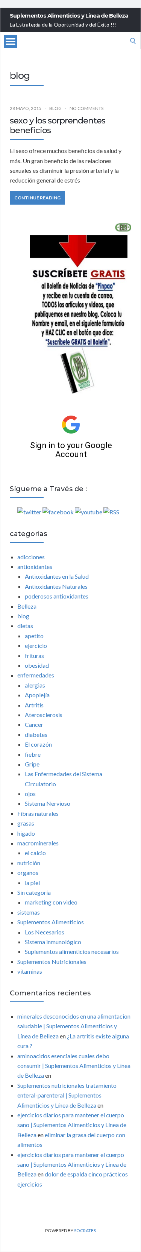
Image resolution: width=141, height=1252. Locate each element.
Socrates (85, 1230)
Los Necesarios (44, 932)
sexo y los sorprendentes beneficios (57, 125)
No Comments (86, 108)
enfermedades (35, 675)
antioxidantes (34, 566)
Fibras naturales (38, 813)
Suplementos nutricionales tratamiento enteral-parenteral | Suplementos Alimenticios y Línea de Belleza (67, 1095)
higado (26, 833)
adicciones (31, 556)
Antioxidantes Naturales (56, 586)
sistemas (28, 912)
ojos (30, 793)
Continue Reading (37, 197)
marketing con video (51, 902)
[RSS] (111, 511)
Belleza (26, 606)
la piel (32, 882)
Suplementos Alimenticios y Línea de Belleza (69, 15)
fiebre (33, 754)
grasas (25, 823)
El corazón (38, 744)
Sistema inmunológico (53, 941)
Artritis (34, 704)
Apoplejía (37, 694)
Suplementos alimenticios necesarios (72, 951)
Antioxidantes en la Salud (57, 576)
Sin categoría (34, 892)
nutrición (28, 862)
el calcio (35, 852)
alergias (35, 685)
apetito (34, 635)
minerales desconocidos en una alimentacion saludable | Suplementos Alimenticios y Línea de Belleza (73, 1026)
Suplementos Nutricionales (51, 961)
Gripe (32, 764)
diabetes (36, 734)
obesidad (37, 665)
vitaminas (29, 971)
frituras (34, 655)
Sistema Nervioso (47, 803)
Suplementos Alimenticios (50, 921)
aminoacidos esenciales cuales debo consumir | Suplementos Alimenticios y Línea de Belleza (73, 1065)
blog (55, 108)
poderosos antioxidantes (56, 596)
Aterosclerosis (43, 714)
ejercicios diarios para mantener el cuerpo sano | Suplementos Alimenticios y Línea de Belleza (71, 1124)
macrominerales (38, 843)
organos (27, 872)
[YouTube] (88, 511)
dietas (25, 625)
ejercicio (36, 645)
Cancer (34, 724)
